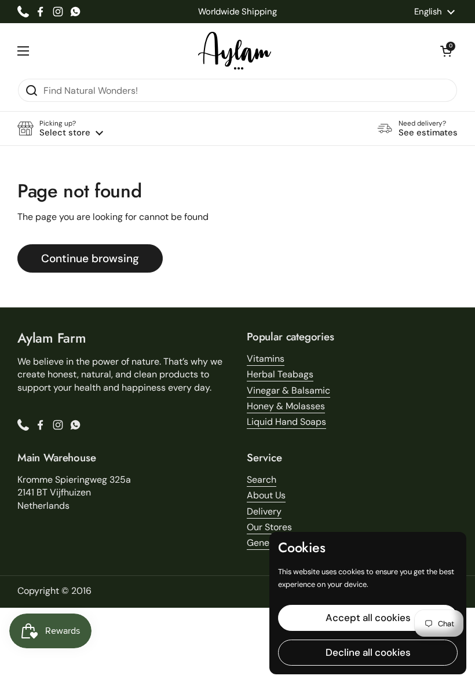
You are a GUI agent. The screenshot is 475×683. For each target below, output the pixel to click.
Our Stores (269, 527)
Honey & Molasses (286, 406)
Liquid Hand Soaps (286, 422)
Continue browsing (90, 258)
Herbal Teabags (280, 374)
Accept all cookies (368, 617)
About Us (266, 495)
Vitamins (265, 358)
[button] (446, 51)
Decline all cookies (368, 652)
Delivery (264, 511)
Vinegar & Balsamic (288, 390)
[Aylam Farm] (234, 50)
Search (261, 479)
